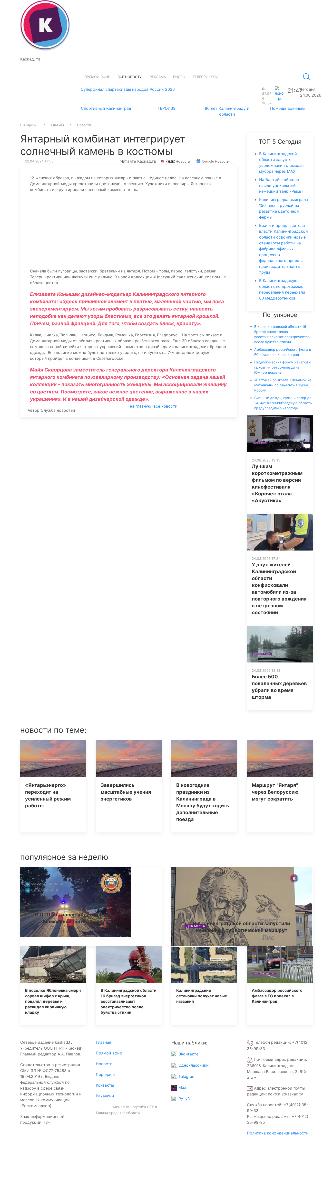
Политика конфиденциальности (278, 1133)
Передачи (105, 1074)
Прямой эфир (97, 77)
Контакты (105, 1085)
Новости (104, 1063)
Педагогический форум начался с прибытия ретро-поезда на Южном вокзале (282, 367)
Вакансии (105, 1095)
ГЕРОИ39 (167, 108)
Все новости (130, 77)
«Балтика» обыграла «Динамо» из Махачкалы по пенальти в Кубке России (282, 385)
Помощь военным (287, 108)
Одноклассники (193, 1065)
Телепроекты (205, 77)
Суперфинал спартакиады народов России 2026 (128, 89)
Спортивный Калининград (106, 108)
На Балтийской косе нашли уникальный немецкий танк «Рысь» (281, 185)
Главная (103, 1042)
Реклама (158, 77)
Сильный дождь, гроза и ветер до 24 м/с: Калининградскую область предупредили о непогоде (283, 403)
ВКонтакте (187, 1054)
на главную (140, 406)
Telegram (186, 1076)
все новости (165, 406)
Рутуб (183, 1098)
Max (181, 1087)
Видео (179, 77)
